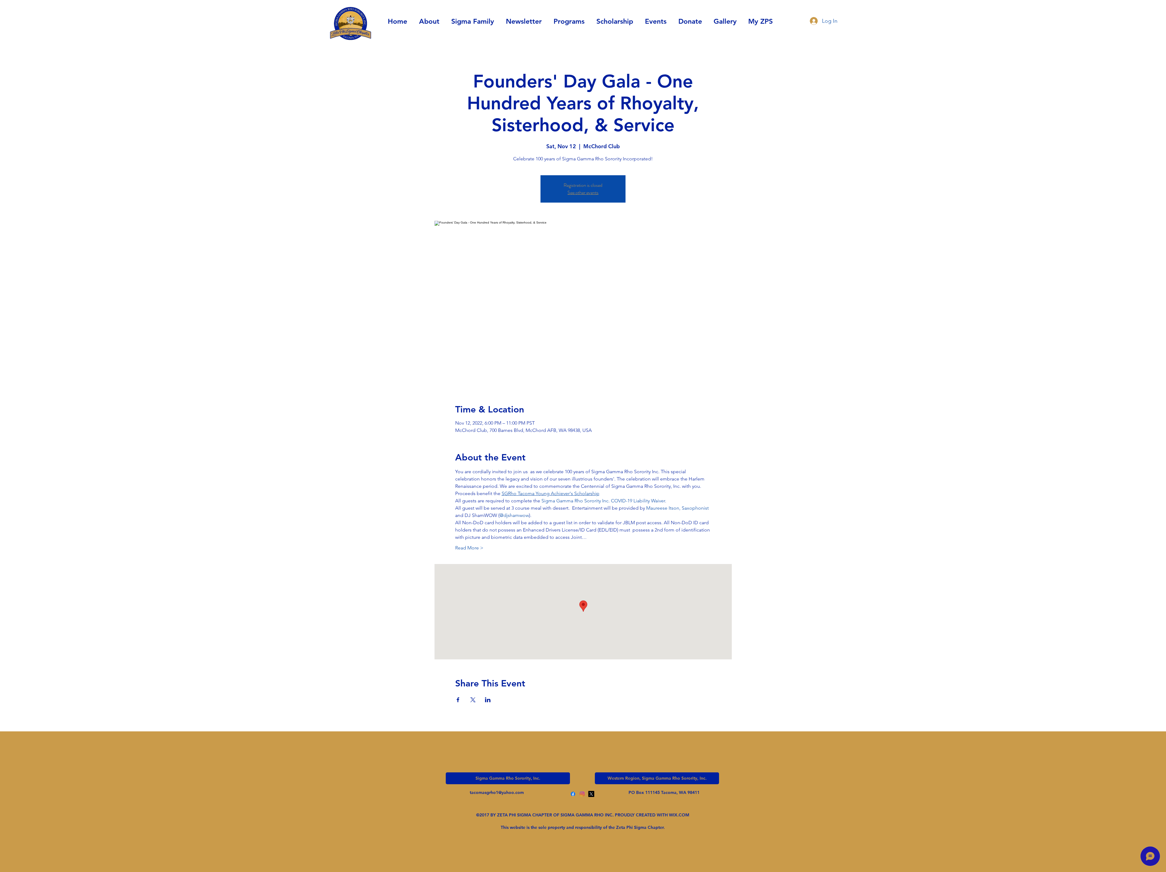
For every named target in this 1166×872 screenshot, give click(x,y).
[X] (591, 794)
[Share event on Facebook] (458, 699)
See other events (583, 192)
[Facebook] (573, 794)
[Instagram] (582, 794)
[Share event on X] (473, 699)
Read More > (469, 548)
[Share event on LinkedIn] (488, 699)
